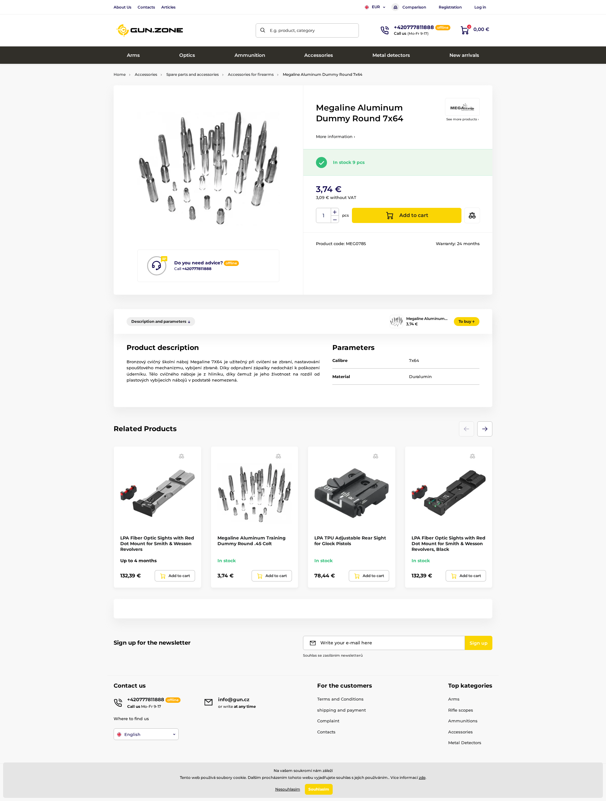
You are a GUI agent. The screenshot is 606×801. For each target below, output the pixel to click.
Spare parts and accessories (192, 74)
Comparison (414, 7)
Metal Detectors (464, 742)
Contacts (146, 7)
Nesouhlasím (287, 789)
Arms (454, 699)
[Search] (263, 30)
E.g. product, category (292, 30)
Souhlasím (318, 789)
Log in (480, 7)
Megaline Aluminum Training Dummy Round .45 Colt (251, 540)
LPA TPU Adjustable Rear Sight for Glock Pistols (350, 540)
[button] (484, 429)
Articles (168, 7)
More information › (335, 136)
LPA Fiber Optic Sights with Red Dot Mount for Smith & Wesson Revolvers (157, 543)
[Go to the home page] (150, 30)
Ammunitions (463, 720)
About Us (122, 7)
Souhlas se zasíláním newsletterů (333, 655)
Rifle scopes (460, 710)
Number (323, 215)
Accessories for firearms (251, 74)
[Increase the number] (335, 212)
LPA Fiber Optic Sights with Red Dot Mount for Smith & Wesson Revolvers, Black (448, 543)
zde (422, 777)
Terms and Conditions (340, 699)
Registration (450, 7)
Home (120, 74)
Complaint (328, 720)
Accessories (146, 74)
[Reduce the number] (335, 219)
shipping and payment (341, 710)
